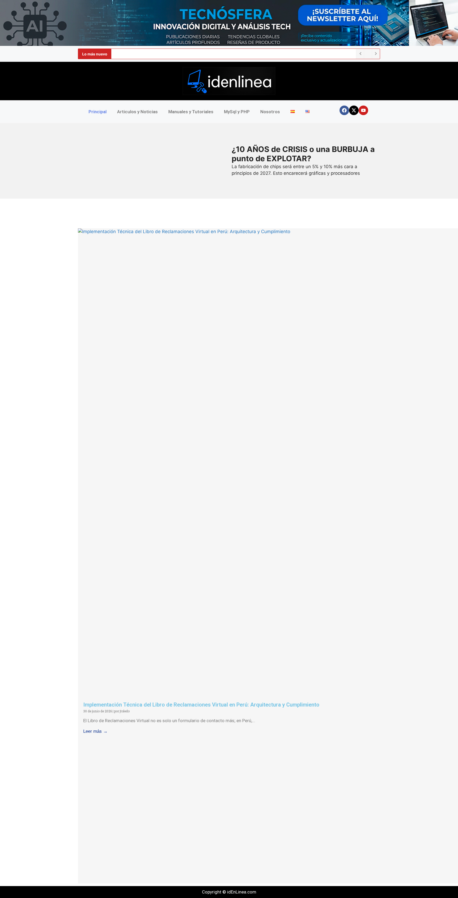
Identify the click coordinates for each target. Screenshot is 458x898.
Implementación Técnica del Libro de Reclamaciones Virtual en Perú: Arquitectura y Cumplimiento (201, 704)
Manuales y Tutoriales (190, 111)
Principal (98, 111)
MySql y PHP (237, 111)
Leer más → (95, 731)
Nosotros (270, 111)
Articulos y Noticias (137, 111)
